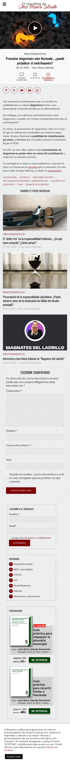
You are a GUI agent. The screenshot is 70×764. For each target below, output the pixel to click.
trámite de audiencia (37, 184)
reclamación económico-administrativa (25, 181)
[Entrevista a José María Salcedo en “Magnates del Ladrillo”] (35, 333)
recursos (32, 167)
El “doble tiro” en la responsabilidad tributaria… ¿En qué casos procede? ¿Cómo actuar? (32, 241)
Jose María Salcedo (43, 67)
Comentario (14, 390)
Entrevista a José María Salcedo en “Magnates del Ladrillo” (34, 359)
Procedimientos (35, 53)
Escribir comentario (21, 79)
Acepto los (31, 537)
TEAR (19, 184)
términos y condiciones (37, 537)
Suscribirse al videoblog (48, 79)
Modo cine (35, 78)
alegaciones (10, 177)
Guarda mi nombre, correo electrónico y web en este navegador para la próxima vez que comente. (36, 478)
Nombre (12, 430)
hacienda (25, 177)
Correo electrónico (18, 445)
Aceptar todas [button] (14, 756)
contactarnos (54, 170)
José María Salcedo (43, 177)
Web (8, 459)
